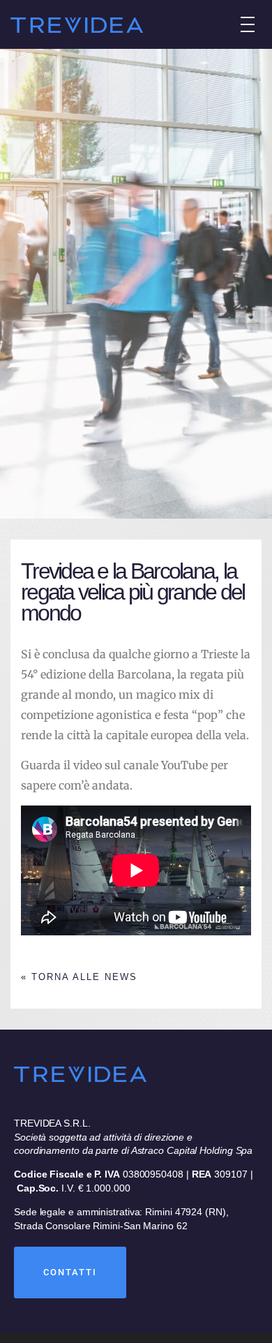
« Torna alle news (79, 977)
